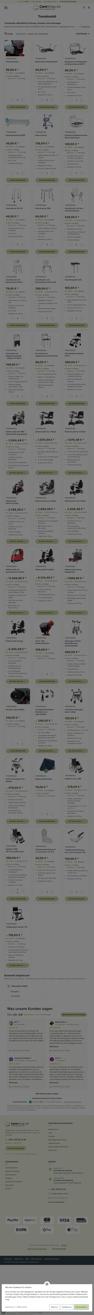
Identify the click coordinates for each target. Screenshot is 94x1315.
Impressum (9, 1307)
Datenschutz (22, 1307)
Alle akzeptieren (81, 1307)
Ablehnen (54, 1307)
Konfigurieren (67, 1307)
